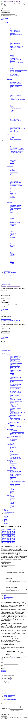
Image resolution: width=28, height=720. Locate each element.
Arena (6, 22)
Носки (11, 106)
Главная (6, 516)
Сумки (12, 111)
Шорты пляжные (14, 75)
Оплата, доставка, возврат (9, 695)
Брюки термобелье (15, 31)
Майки (12, 55)
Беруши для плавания (15, 82)
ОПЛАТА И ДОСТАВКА (10, 272)
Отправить (4, 715)
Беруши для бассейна (15, 205)
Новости (6, 510)
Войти (2, 19)
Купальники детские (15, 47)
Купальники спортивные (16, 46)
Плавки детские (14, 58)
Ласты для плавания (15, 95)
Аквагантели (13, 169)
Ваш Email (3, 708)
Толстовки (13, 254)
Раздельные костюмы (15, 182)
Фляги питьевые (14, 119)
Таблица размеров (8, 696)
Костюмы (12, 244)
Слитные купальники (15, 152)
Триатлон (9, 453)
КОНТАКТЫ (7, 275)
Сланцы (12, 137)
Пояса (11, 173)
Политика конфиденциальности (10, 699)
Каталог (6, 517)
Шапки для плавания (15, 120)
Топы (11, 264)
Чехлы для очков (14, 131)
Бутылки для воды (15, 206)
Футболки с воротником (16, 62)
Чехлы (11, 236)
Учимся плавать (14, 199)
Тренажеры (13, 233)
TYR (6, 140)
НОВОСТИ (7, 271)
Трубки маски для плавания (17, 117)
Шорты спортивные (15, 74)
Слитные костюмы (15, 184)
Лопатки (12, 218)
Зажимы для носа (14, 209)
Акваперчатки (14, 172)
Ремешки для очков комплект (18, 128)
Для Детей (9, 188)
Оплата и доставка (9, 512)
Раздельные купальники (16, 151)
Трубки (12, 234)
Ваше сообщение (5, 714)
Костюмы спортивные (16, 35)
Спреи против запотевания (17, 130)
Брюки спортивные (15, 30)
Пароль (3, 667)
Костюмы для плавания (16, 34)
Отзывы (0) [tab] (7, 598)
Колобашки (13, 210)
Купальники (9, 143)
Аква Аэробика (10, 166)
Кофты (12, 42)
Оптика (8, 123)
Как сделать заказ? (6, 284)
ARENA (6, 523)
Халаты (12, 68)
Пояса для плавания (15, 108)
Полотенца (13, 107)
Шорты (12, 163)
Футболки (12, 61)
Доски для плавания (15, 83)
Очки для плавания (15, 127)
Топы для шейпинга (15, 59)
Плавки (12, 56)
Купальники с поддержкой (17, 149)
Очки (11, 194)
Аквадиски (13, 170)
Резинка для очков (15, 222)
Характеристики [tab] (8, 597)
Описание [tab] (6, 595)
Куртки (12, 49)
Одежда (8, 25)
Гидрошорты (13, 158)
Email (2, 665)
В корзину (3, 566)
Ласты (11, 212)
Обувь (8, 134)
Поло (11, 253)
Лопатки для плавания (16, 97)
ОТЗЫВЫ (6, 273)
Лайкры (12, 255)
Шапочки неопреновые (16, 185)
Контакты (6, 513)
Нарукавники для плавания (17, 99)
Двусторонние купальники (17, 148)
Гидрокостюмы (14, 147)
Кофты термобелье (15, 43)
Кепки (11, 94)
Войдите (13, 657)
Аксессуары (9, 79)
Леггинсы (12, 33)
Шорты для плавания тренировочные (15, 72)
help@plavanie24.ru (8, 679)
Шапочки (12, 197)
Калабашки (13, 87)
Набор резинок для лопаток (17, 219)
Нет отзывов (3, 543)
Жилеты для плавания (16, 85)
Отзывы (6, 509)
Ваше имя (3, 707)
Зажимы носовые (14, 86)
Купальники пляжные (16, 45)
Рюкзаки (12, 110)
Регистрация (4, 18)
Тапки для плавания (15, 139)
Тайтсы (12, 262)
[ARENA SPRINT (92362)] (8, 529)
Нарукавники (13, 98)
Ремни (11, 174)
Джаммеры (13, 160)
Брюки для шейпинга (15, 28)
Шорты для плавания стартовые (18, 70)
